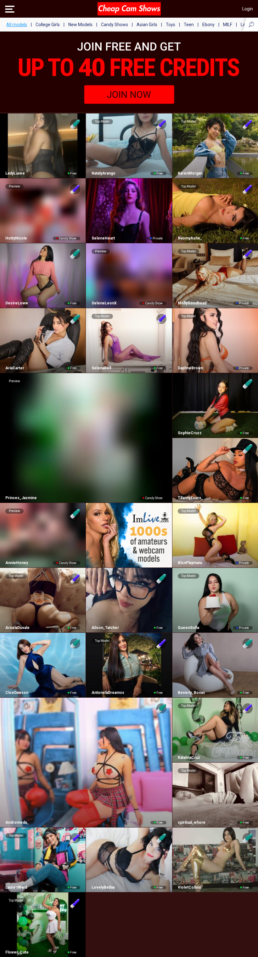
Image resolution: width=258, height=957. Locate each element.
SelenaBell (101, 368)
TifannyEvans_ (190, 498)
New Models (80, 24)
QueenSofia (188, 628)
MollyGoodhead (192, 303)
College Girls (48, 24)
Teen (189, 24)
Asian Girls (147, 24)
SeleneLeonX (104, 303)
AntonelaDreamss (108, 692)
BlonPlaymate (190, 563)
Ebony (208, 24)
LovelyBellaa (103, 887)
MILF (227, 24)
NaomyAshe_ (190, 238)
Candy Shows (114, 24)
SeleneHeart (103, 238)
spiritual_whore (191, 822)
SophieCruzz (190, 433)
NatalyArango (103, 173)
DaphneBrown (190, 368)
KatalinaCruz (189, 757)
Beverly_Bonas (191, 692)
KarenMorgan (190, 173)
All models (16, 24)
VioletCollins (189, 887)
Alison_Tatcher (105, 628)
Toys (170, 24)
